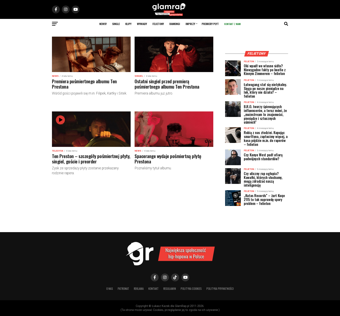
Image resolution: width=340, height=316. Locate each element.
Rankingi (174, 24)
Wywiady (142, 24)
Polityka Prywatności (220, 288)
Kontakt (153, 288)
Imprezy (190, 24)
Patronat (123, 288)
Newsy (103, 24)
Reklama (139, 288)
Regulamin (169, 288)
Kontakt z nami (232, 24)
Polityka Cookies (191, 288)
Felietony (158, 24)
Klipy (128, 24)
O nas (109, 288)
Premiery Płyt (210, 24)
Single (116, 24)
